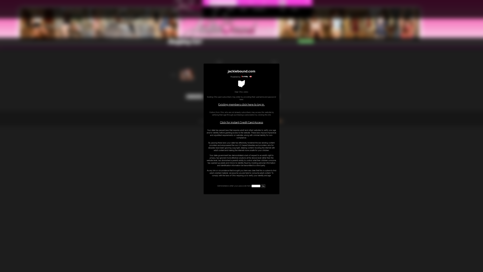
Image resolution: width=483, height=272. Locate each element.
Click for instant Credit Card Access (241, 122)
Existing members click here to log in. (241, 104)
